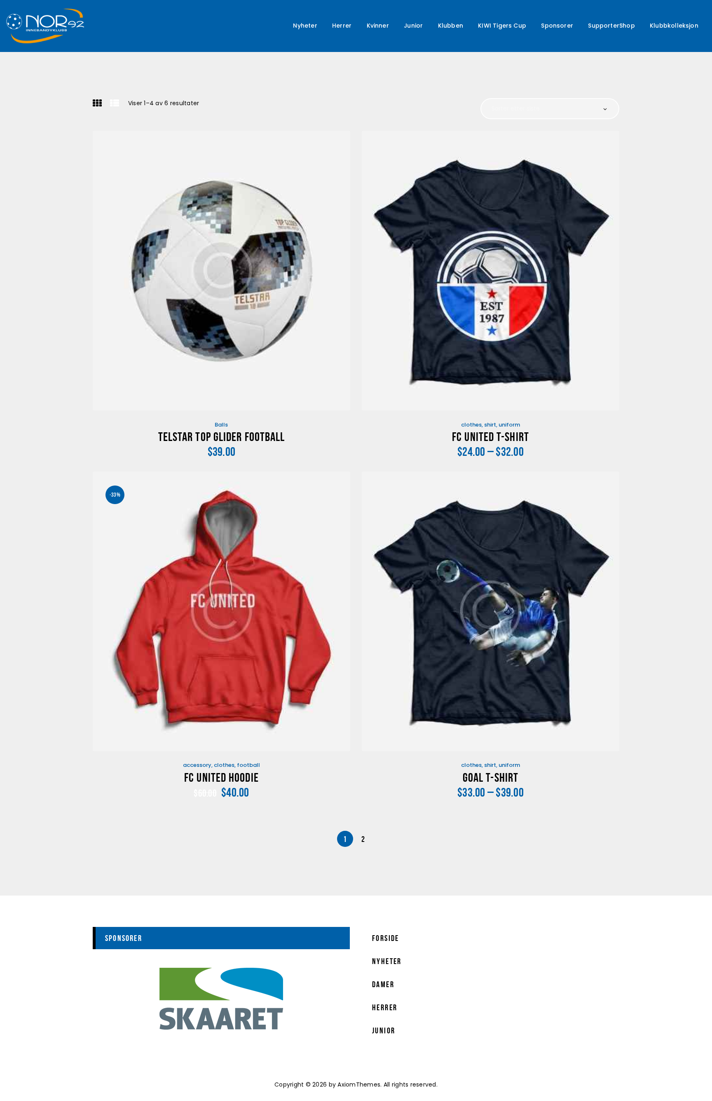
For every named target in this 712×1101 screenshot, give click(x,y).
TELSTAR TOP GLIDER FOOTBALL (221, 436)
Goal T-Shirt (490, 777)
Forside (385, 938)
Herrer (384, 1007)
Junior (383, 1030)
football (248, 765)
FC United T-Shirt (490, 436)
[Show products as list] (114, 103)
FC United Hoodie (221, 777)
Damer (383, 984)
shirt (490, 425)
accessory (197, 765)
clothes (471, 425)
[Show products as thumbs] (97, 103)
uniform (509, 425)
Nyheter (387, 961)
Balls (221, 425)
